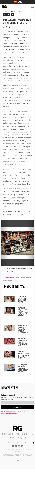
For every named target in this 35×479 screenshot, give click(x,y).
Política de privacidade (21, 442)
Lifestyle (24, 434)
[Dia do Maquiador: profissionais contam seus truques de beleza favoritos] (9, 370)
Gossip (11, 438)
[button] (30, 243)
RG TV (31, 434)
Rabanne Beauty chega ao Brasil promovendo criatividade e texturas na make (23, 329)
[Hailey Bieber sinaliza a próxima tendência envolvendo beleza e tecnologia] (9, 313)
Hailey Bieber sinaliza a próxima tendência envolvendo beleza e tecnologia (23, 311)
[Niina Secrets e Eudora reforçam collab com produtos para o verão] (9, 344)
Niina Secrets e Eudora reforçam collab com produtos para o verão (22, 342)
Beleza (20, 11)
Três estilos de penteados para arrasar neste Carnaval (22, 299)
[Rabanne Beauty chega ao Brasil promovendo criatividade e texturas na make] (9, 331)
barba (17, 277)
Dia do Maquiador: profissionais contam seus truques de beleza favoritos (23, 368)
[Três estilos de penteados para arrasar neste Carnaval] (9, 302)
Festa (17, 438)
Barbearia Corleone (25, 277)
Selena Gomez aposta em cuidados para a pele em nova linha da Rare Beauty (23, 355)
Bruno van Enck (7, 280)
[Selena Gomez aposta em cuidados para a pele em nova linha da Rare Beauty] (9, 357)
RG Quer (23, 438)
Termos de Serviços (13, 413)
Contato (9, 442)
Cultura (11, 434)
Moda (18, 434)
